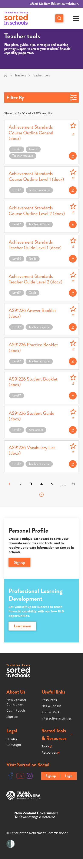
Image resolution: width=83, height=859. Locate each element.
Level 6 (16, 149)
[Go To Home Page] (5, 75)
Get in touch (15, 710)
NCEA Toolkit (51, 706)
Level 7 (33, 149)
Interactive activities (57, 718)
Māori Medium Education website (53, 4)
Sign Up (19, 562)
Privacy (11, 739)
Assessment (36, 429)
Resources (49, 700)
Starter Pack (51, 712)
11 (73, 484)
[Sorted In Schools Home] (18, 670)
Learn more (22, 626)
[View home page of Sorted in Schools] (16, 18)
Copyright (13, 745)
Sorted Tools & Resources (57, 734)
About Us (15, 691)
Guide (32, 258)
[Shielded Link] (10, 844)
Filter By (15, 97)
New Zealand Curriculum (16, 702)
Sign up (12, 717)
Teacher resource (22, 155)
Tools (47, 746)
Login (68, 776)
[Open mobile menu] (76, 18)
